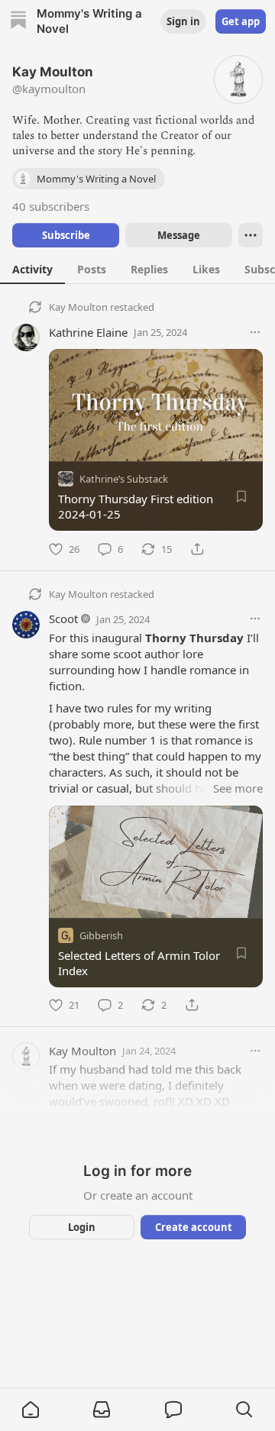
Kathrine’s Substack (123, 479)
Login (81, 1227)
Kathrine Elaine (88, 332)
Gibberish (101, 935)
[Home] (18, 22)
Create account (193, 1227)
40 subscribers (50, 206)
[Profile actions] (250, 235)
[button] (30, 1409)
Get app (241, 21)
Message (178, 235)
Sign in (183, 21)
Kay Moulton (78, 307)
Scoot (63, 618)
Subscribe (66, 235)
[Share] (197, 549)
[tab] (32, 269)
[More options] (255, 332)
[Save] (241, 496)
